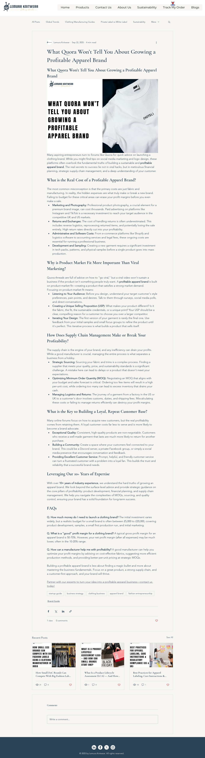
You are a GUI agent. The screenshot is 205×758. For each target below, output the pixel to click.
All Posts (36, 22)
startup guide (55, 593)
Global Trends (52, 22)
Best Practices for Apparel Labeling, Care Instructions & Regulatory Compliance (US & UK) (149, 674)
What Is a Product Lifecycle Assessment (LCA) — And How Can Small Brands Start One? (101, 674)
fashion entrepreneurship (140, 593)
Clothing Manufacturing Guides (80, 22)
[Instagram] (113, 747)
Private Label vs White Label (114, 22)
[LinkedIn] (94, 747)
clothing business (96, 593)
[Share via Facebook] (48, 611)
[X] (106, 747)
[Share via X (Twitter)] (55, 611)
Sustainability (139, 22)
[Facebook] (100, 747)
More (153, 22)
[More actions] (156, 42)
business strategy (75, 593)
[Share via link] (70, 611)
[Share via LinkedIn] (63, 611)
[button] (82, 7)
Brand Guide (54, 601)
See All (169, 637)
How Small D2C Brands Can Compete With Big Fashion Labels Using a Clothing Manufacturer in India (54, 674)
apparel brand (116, 593)
